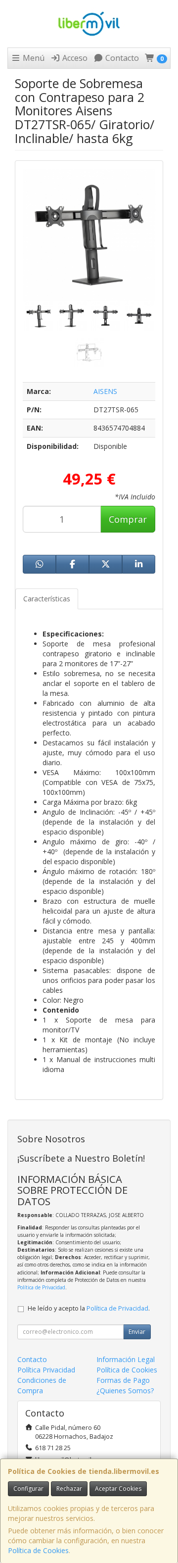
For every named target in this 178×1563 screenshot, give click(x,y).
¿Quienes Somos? (125, 1390)
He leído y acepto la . (89, 1308)
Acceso (74, 57)
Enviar (137, 1331)
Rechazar (69, 1488)
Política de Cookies (38, 1550)
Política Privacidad (46, 1369)
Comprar (128, 519)
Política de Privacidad (41, 1287)
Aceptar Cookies (118, 1488)
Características (46, 598)
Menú (32, 57)
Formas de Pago (123, 1380)
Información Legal (125, 1359)
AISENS (105, 391)
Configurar (28, 1488)
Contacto (121, 57)
